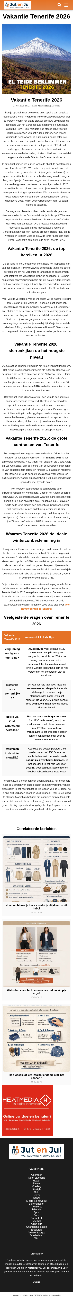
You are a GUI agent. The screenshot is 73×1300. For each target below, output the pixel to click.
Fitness (36, 1183)
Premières (36, 1206)
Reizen (36, 1195)
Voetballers (36, 1235)
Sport (37, 1212)
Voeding (36, 1186)
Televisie (36, 1209)
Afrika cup (36, 1223)
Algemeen (36, 1174)
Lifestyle (36, 1189)
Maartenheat (44, 105)
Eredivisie (36, 1229)
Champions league (36, 1226)
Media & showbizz (36, 1200)
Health (36, 1180)
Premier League (36, 1232)
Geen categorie (36, 1177)
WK (36, 1238)
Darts (36, 1215)
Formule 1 (36, 1218)
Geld (36, 1192)
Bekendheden (36, 1203)
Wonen (36, 1197)
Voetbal (36, 1221)
